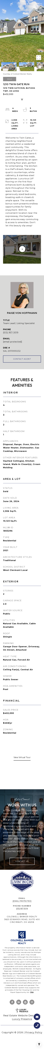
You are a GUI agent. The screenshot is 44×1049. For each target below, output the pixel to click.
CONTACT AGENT (22, 359)
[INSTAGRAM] (31, 1002)
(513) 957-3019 (10, 332)
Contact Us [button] (22, 861)
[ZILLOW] (25, 1002)
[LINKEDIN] (18, 1002)
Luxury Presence (22, 1019)
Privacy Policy (33, 1032)
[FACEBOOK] (12, 1002)
